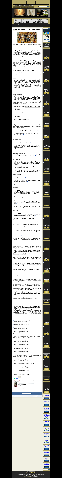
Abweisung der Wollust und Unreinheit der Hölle (27, 22)
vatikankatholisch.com (35, 476)
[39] (31, 308)
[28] (13, 359)
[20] (25, 177)
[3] (31, 72)
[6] (13, 325)
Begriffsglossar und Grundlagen (19, 19)
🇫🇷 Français (22, 388)
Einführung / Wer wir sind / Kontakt (15, 20)
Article (32, 475)
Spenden (42, 24)
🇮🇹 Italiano (28, 388)
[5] (13, 324)
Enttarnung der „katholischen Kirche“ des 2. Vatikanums (34, 22)
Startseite (16, 24)
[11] (23, 134)
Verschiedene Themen (40, 26)
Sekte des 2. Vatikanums (16, 26)
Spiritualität (34, 26)
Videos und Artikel (35, 24)
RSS (36, 475)
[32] (16, 252)
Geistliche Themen (23, 22)
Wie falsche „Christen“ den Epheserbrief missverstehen (42, 20)
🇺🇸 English (15, 388)
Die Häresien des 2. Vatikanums (34, 19)
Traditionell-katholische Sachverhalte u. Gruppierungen (38, 22)
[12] (39, 135)
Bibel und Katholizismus (24, 26)
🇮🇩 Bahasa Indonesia (32, 388)
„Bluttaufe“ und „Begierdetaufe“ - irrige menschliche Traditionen (26, 29)
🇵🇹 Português (25, 388)
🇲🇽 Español (18, 388)
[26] (13, 355)
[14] (30, 142)
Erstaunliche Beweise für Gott (27, 19)
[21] (27, 181)
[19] (13, 345)
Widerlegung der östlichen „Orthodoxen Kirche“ (42, 22)
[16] (13, 341)
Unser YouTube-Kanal (15, 22)
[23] (13, 351)
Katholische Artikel (23, 19)
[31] (21, 235)
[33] (13, 366)
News (31, 475)
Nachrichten (23, 24)
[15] (23, 147)
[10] (37, 130)
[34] (13, 367)
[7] (13, 327)
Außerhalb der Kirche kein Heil (19, 22)
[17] (35, 155)
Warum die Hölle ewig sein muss (46, 19)
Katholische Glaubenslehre (30, 380)
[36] (17, 294)
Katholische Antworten (29, 24)
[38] (13, 373)
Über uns (19, 24)
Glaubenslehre (30, 26)
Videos (34, 475)
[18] (18, 164)
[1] (13, 318)
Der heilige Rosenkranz (31, 19)
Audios (40, 24)
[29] (34, 218)
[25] (16, 203)
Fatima (31, 22)
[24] (37, 193)
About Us (29, 475)
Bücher (21, 380)
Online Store (26, 475)
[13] (13, 336)
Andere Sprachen (46, 26)
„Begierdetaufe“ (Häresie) (17, 380)
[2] (13, 320)
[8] (31, 112)
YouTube (46, 24)
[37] (15, 301)
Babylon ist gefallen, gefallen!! (38, 20)
